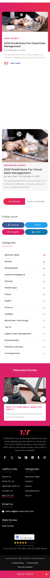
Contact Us (7, 491)
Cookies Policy (18, 563)
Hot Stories (14, 201)
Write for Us (8, 481)
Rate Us (33, 543)
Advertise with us (11, 486)
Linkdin (37, 232)
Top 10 (28, 495)
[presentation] (5, 399)
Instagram (14, 232)
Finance (29, 481)
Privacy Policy (32, 563)
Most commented (35, 201)
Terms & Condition (25, 567)
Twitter (37, 225)
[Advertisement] (25, 98)
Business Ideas (32, 476)
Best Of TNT (8, 495)
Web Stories (8, 526)
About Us (6, 476)
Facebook (14, 225)
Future (28, 486)
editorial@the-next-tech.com (19, 511)
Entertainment (32, 491)
